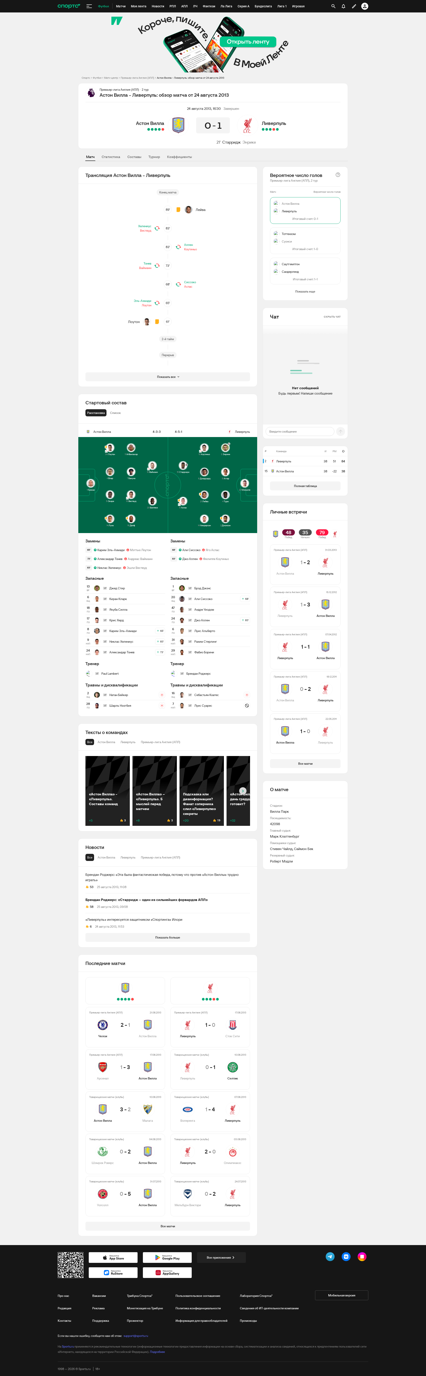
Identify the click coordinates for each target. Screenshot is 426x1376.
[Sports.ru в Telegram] (331, 1257)
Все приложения (219, 1258)
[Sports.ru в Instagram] (363, 1257)
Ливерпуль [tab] (128, 857)
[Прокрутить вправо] (243, 791)
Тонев (147, 263)
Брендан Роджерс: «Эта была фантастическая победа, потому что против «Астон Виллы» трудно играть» (162, 877)
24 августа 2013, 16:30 (204, 108)
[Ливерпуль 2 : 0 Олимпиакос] (266, 129)
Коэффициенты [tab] (179, 156)
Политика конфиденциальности (198, 1308)
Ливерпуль (274, 123)
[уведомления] (343, 6)
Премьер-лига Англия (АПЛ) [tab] (160, 857)
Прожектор (135, 1321)
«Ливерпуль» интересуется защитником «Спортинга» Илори (133, 919)
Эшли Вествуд (137, 568)
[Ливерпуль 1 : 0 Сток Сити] (277, 129)
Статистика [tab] (111, 156)
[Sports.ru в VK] (347, 1257)
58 (91, 907)
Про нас (63, 1296)
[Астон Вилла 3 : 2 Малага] (155, 129)
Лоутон (146, 305)
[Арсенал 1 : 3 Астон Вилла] (159, 129)
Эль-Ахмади (142, 301)
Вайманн (145, 268)
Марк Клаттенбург (284, 836)
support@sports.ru (136, 1336)
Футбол (97, 77)
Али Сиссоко (191, 550)
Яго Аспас (212, 550)
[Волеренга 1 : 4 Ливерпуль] (270, 129)
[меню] (89, 6)
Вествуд (145, 231)
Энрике (249, 142)
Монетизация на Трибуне (145, 1308)
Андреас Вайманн (140, 559)
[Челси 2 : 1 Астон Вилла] (163, 129)
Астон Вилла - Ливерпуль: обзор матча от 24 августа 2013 (190, 77)
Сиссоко (190, 282)
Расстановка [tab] (96, 413)
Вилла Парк (279, 811)
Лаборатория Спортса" (256, 1296)
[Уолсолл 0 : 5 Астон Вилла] (148, 129)
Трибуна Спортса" (139, 1296)
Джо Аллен (190, 559)
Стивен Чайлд (281, 848)
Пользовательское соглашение (198, 1296)
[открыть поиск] (333, 6)
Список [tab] (115, 413)
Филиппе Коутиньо (216, 559)
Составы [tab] (134, 156)
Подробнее (157, 1352)
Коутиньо (190, 249)
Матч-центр (111, 77)
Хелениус (144, 226)
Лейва (200, 209)
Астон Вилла (150, 123)
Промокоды (248, 1321)
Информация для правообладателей (201, 1321)
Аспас (188, 287)
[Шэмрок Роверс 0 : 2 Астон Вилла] (152, 129)
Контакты (64, 1321)
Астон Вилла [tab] (106, 857)
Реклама (98, 1308)
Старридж (231, 142)
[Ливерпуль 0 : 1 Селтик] (273, 129)
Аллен (188, 245)
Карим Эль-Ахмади (111, 550)
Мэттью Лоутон (140, 550)
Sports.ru (68, 1346)
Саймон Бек (303, 848)
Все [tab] (89, 857)
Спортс (86, 77)
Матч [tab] (90, 156)
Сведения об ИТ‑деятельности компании (269, 1308)
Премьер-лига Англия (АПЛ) (137, 77)
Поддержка (100, 1321)
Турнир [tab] (154, 156)
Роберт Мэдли (281, 861)
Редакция (64, 1308)
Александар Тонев (109, 559)
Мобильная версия (341, 1295)
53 (91, 887)
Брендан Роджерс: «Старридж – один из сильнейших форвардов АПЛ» (146, 899)
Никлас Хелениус (109, 568)
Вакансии (99, 1296)
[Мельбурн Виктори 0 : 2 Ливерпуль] (263, 129)
